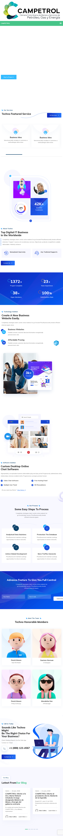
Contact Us (6, 263)
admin (7, 791)
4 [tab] (23, 156)
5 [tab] (42, 156)
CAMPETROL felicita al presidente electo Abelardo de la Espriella (46, 796)
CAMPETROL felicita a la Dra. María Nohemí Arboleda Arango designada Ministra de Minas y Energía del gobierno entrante (15, 799)
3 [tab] (51, 154)
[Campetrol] (31, 10)
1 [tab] (14, 154)
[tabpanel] (46, 136)
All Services (53, 115)
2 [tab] (32, 154)
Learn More (22, 817)
